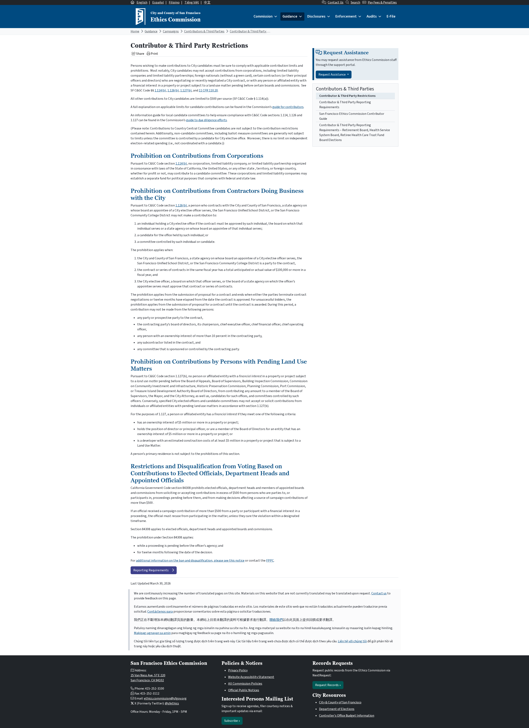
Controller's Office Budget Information (346, 715)
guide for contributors (288, 107)
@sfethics (172, 703)
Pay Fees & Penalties (382, 2)
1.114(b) (160, 90)
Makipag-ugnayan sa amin (152, 633)
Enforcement (346, 16)
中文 (207, 2)
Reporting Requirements (151, 570)
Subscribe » (232, 721)
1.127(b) (186, 90)
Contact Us (335, 2)
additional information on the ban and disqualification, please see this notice (190, 560)
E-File (391, 16)
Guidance (289, 16)
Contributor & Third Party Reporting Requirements (345, 104)
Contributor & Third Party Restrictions (257, 31)
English (142, 2)
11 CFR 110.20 (208, 90)
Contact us (379, 593)
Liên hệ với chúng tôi (352, 641)
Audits (372, 16)
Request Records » (328, 685)
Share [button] (140, 53)
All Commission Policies (245, 683)
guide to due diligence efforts (206, 120)
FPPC (270, 560)
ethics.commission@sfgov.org (165, 698)
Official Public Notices (243, 690)
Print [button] (154, 53)
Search (355, 2)
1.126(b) (173, 90)
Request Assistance (332, 74)
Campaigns (171, 31)
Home (135, 31)
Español (158, 2)
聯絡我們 (276, 620)
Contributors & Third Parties (204, 31)
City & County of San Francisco (340, 702)
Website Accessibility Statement (251, 677)
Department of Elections (336, 709)
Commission (263, 16)
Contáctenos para (160, 611)
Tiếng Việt (192, 2)
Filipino (174, 2)
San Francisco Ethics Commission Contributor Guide (351, 116)
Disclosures (316, 16)
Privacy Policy (238, 670)
